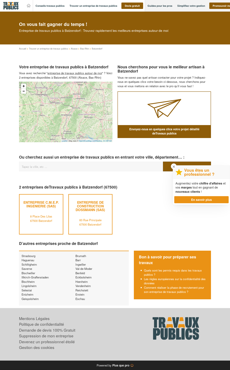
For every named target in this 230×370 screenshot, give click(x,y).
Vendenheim (83, 286)
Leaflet (64, 140)
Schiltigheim (29, 264)
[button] (50, 6)
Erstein (79, 294)
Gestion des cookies (36, 347)
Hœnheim (81, 281)
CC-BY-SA (107, 140)
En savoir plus (201, 199)
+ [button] (24, 86)
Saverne (27, 268)
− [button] (24, 91)
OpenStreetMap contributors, (91, 140)
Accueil (22, 48)
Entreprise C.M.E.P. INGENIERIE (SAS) (41, 204)
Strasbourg (28, 256)
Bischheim (28, 281)
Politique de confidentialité (41, 324)
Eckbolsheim (83, 277)
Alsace (74, 48)
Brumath (80, 256)
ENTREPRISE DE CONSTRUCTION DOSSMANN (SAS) (90, 206)
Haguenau (28, 260)
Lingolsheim (29, 286)
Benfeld (80, 273)
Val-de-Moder (83, 268)
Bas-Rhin (84, 48)
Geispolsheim (30, 299)
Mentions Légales (34, 318)
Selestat (27, 290)
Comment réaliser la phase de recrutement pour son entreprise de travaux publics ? (174, 289)
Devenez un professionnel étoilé (47, 341)
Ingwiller (80, 264)
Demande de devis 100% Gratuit (47, 330)
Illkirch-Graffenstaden (35, 277)
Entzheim (27, 294)
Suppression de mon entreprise (46, 336)
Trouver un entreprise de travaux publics (48, 48)
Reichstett (81, 290)
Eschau (80, 299)
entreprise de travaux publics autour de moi (74, 73)
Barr (78, 260)
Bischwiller (28, 273)
